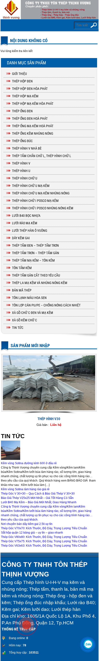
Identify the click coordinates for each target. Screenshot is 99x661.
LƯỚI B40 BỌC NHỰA (26, 216)
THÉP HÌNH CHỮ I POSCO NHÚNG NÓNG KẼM (42, 208)
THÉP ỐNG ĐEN (22, 111)
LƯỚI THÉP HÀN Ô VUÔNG (29, 230)
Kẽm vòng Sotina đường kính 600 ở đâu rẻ (29, 463)
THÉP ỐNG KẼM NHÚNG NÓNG (32, 133)
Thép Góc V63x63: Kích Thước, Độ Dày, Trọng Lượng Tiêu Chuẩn (44, 545)
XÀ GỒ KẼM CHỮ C (24, 320)
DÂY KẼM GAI (21, 238)
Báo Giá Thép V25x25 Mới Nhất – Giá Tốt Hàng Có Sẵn (37, 498)
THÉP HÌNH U (21, 171)
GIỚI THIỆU (19, 74)
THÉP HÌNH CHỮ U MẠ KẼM (31, 186)
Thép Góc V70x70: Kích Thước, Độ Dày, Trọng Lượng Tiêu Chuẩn (44, 528)
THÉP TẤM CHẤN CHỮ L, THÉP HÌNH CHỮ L (41, 156)
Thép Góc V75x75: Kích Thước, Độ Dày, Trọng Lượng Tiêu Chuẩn (44, 541)
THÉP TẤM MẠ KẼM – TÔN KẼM (33, 260)
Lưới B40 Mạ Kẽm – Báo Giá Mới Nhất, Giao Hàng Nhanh (38, 502)
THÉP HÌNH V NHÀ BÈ (27, 148)
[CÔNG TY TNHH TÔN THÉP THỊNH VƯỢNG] (49, 9)
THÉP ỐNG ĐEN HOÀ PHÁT (30, 118)
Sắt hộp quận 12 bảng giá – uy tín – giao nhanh (32, 532)
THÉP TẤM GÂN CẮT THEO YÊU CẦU (36, 275)
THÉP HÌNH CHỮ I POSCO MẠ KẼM (35, 201)
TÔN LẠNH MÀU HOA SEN (29, 298)
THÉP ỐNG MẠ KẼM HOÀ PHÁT (32, 126)
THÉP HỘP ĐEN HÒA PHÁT (30, 89)
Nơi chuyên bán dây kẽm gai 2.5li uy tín (26, 524)
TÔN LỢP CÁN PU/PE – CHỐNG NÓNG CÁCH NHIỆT (46, 305)
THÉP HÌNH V (21, 163)
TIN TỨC (17, 328)
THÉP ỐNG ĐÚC (22, 141)
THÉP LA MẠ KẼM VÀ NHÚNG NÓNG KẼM (39, 283)
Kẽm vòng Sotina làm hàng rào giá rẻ (25, 489)
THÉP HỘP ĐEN (22, 81)
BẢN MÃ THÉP (21, 290)
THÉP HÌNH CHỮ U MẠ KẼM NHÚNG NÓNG (40, 193)
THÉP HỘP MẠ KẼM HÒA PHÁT (32, 104)
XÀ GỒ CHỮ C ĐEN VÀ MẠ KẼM (32, 313)
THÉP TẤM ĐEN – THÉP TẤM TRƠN (35, 245)
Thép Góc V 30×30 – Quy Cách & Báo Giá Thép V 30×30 (38, 493)
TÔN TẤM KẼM (22, 268)
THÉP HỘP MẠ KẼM (25, 96)
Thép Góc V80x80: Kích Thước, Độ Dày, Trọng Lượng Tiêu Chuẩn (44, 537)
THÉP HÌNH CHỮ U (24, 178)
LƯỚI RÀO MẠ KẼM (24, 223)
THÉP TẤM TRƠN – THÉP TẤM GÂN (35, 253)
